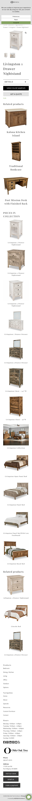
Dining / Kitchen (8, 672)
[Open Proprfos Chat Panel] (28, 797)
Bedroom (6, 668)
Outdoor (6, 684)
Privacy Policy (25, 796)
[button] (25, 32)
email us (11, 779)
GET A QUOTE (16, 94)
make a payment (12, 785)
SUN (4, 98)
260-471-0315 (7, 760)
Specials (6, 704)
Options (6, 687)
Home (5, 696)
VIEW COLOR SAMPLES (16, 88)
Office (5, 680)
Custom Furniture (9, 711)
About (5, 700)
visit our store (11, 773)
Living (5, 676)
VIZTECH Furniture (19, 798)
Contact (5, 715)
